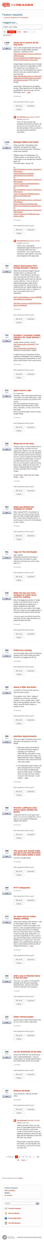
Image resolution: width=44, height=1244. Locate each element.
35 (38, 1157)
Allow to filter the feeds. (25, 687)
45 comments (17, 220)
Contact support (14, 1208)
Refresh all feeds (22, 1091)
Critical (20, 110)
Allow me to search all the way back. (26, 44)
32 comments (17, 364)
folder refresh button (24, 1017)
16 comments (17, 710)
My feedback (7, 35)
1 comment (17, 481)
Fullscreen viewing (23, 650)
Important (31, 106)
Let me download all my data (27, 1052)
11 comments (17, 661)
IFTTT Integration (22, 888)
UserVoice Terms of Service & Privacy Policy (29, 1237)
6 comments (17, 417)
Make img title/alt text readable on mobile (24, 508)
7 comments (17, 1064)
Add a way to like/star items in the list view (27, 977)
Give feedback (13, 1213)
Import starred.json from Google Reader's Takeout (26, 267)
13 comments (17, 781)
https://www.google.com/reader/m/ (25, 348)
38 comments (17, 1099)
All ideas (7, 1193)
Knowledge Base (14, 1218)
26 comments (17, 890)
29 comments (17, 96)
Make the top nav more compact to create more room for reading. (25, 595)
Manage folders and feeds (26, 142)
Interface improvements (25, 736)
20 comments (17, 825)
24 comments (17, 567)
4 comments (17, 1025)
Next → (24, 1160)
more (28, 92)
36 (18, 1160)
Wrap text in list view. (24, 443)
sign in (21, 1178)
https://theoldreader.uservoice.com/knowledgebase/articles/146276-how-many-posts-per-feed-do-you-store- (28, 78)
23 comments (17, 309)
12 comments (17, 861)
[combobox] (21, 1203)
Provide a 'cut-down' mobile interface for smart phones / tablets (27, 337)
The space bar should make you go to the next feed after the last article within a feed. (27, 853)
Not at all (20, 106)
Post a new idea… (10, 1190)
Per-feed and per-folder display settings (25, 917)
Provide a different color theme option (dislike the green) (25, 810)
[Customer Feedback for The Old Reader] (17, 5)
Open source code (22, 390)
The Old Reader (14, 1223)
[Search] (37, 1203)
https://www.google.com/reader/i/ (24, 344)
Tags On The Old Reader (25, 552)
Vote (7, 48)
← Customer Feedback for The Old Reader (15, 17)
